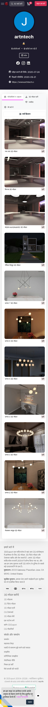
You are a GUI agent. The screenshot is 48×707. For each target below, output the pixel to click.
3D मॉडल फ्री (33, 97)
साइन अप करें (40, 3)
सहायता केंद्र (9, 643)
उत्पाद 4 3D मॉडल (11, 417)
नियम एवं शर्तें (8, 664)
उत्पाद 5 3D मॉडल (11, 379)
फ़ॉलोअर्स (15, 48)
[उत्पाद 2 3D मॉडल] (24, 475)
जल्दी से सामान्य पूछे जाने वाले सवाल (17, 647)
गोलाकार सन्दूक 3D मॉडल (13, 530)
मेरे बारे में (10, 107)
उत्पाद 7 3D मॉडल (11, 303)
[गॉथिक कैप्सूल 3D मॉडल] (24, 248)
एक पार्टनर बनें (9, 620)
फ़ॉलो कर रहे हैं (30, 48)
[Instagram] (23, 63)
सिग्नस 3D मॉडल (10, 189)
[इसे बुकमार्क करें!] (41, 146)
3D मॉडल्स (8, 599)
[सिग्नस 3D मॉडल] (24, 172)
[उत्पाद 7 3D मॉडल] (24, 286)
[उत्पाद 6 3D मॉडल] (24, 324)
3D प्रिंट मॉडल (10, 603)
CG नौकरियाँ (9, 629)
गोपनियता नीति (9, 660)
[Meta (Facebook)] (18, 63)
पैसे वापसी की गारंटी (11, 668)
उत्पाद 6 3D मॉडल (11, 341)
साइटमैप (41, 681)
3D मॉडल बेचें (9, 616)
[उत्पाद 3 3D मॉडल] (24, 437)
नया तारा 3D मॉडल (11, 151)
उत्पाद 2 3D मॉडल (11, 492)
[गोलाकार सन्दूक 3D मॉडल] (24, 513)
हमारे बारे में (9, 547)
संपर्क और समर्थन (12, 634)
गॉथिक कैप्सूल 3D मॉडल (12, 265)
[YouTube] (38, 696)
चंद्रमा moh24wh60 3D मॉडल (16, 227)
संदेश (25, 55)
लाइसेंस (7, 652)
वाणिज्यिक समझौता (11, 656)
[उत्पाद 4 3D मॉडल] (24, 399)
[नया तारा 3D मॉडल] (24, 134)
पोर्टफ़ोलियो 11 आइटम (14, 97)
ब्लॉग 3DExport (10, 624)
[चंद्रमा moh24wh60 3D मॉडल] (24, 210)
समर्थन (6, 639)
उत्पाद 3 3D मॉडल (11, 455)
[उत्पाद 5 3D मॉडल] (24, 362)
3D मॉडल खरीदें (11, 594)
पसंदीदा (30, 102)
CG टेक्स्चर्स (8, 612)
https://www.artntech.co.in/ (25, 82)
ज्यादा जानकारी (22, 697)
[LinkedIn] (29, 63)
